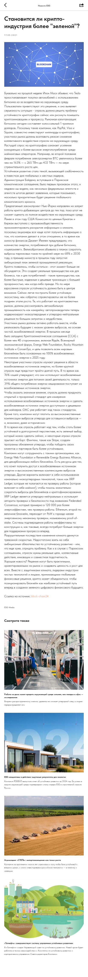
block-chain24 (39, 596)
